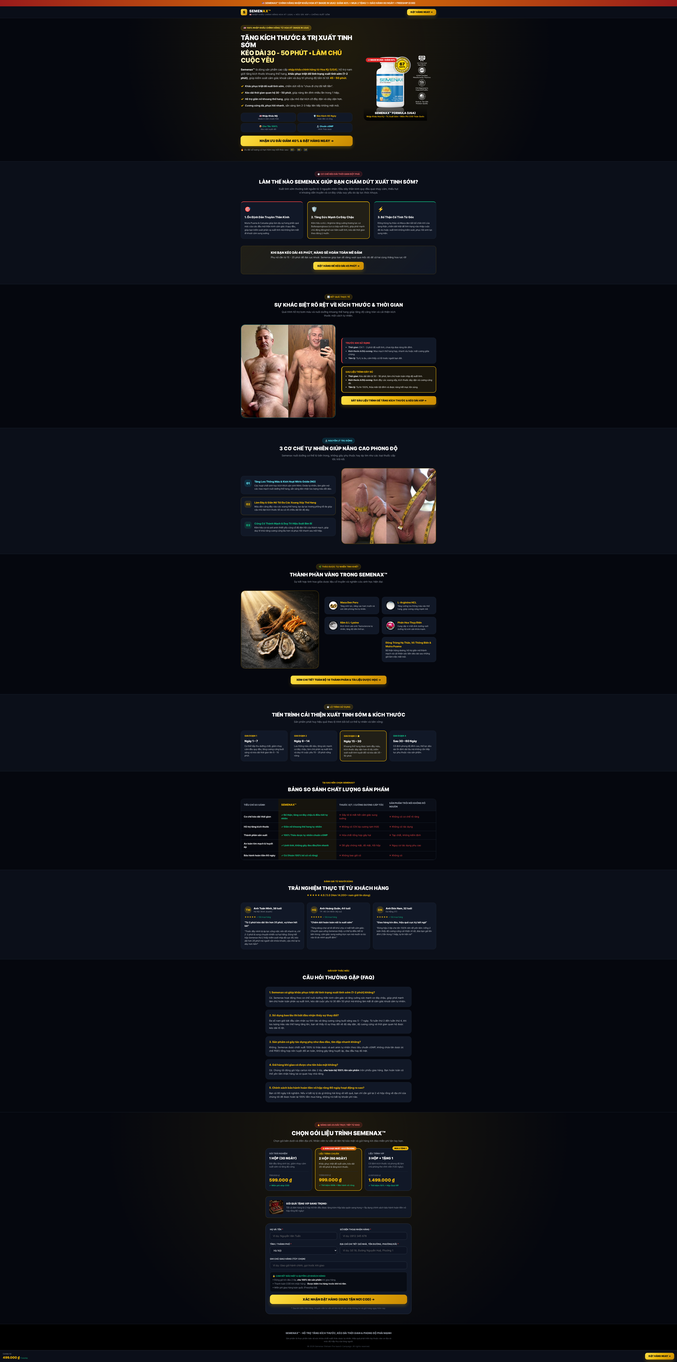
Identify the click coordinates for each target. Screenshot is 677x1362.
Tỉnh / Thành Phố (281, 1244)
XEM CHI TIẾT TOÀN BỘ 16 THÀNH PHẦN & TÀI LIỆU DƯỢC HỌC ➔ (338, 679)
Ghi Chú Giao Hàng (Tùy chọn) (287, 1259)
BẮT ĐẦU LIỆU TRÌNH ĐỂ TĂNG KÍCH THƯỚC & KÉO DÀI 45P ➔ (388, 400)
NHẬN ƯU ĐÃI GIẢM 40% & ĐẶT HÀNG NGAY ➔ (296, 141)
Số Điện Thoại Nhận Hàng (355, 1229)
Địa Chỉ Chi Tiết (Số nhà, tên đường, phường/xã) (369, 1244)
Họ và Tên (276, 1229)
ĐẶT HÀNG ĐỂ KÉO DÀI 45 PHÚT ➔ (338, 265)
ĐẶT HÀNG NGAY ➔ (422, 12)
